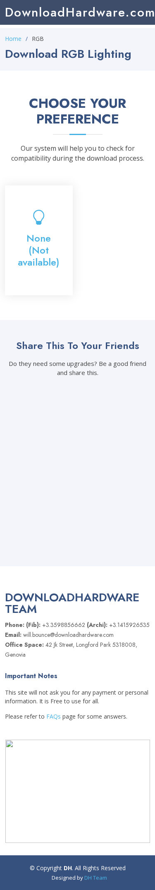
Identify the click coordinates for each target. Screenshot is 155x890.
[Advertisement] (116, 211)
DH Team (95, 877)
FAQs (53, 716)
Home (13, 39)
